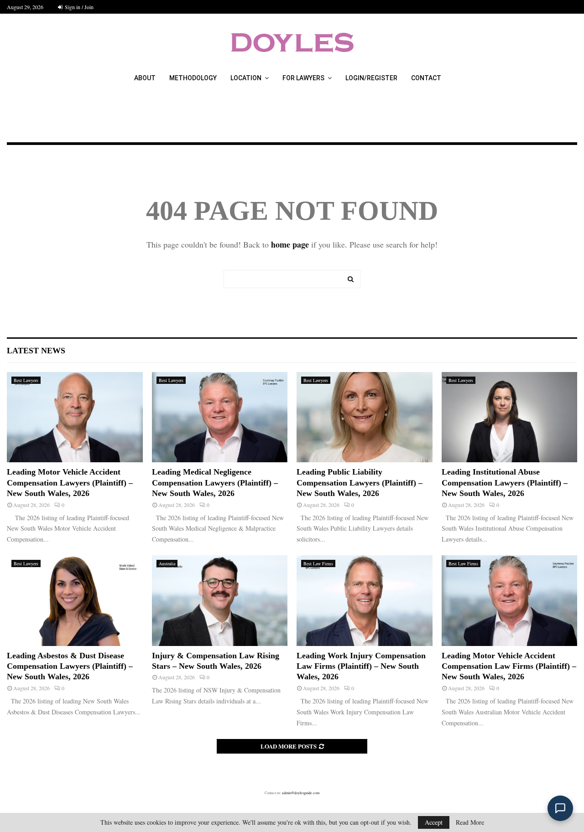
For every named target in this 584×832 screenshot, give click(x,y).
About (145, 78)
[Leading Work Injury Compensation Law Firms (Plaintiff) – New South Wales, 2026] (365, 600)
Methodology (193, 78)
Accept (434, 822)
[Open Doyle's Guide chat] (560, 808)
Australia (167, 563)
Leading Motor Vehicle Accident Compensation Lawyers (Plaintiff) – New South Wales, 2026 (70, 482)
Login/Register (371, 78)
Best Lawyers (26, 380)
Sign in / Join (78, 6)
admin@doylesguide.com (300, 793)
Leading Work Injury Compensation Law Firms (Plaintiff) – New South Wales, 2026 (361, 666)
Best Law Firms (318, 563)
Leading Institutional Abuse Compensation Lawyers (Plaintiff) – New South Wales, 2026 (505, 482)
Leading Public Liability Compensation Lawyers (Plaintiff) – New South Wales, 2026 (359, 482)
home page (290, 244)
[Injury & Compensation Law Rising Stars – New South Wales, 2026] (220, 600)
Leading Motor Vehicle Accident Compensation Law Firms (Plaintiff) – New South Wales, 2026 (509, 666)
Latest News (36, 350)
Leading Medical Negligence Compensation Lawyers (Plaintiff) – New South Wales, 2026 (215, 482)
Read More (470, 822)
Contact (426, 78)
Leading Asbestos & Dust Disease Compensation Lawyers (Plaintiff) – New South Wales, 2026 (70, 666)
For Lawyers (303, 78)
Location (245, 78)
